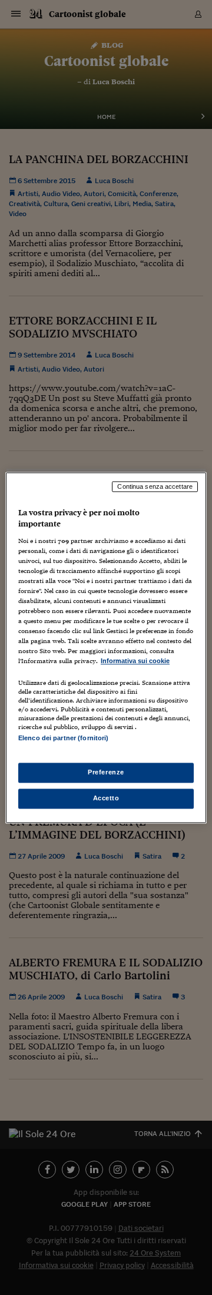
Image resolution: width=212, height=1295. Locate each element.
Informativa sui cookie (135, 661)
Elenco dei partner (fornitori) (63, 737)
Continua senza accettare (155, 486)
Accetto (106, 797)
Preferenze (106, 772)
